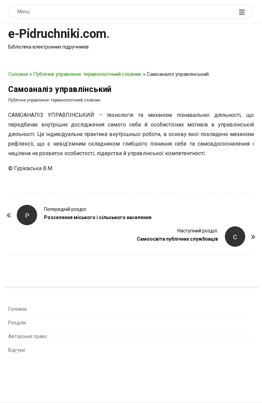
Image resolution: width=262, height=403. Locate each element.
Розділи (17, 322)
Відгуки (16, 350)
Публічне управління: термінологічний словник (87, 74)
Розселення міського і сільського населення (97, 217)
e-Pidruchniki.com (57, 34)
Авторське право (27, 336)
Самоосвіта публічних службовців (177, 239)
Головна (18, 74)
